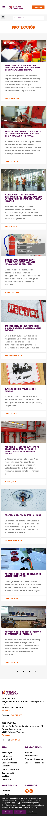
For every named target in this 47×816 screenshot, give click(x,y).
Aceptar (7, 812)
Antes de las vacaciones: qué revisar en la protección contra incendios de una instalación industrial (23, 134)
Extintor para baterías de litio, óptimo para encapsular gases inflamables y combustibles (20, 262)
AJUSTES (33, 807)
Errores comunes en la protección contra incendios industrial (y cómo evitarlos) (23, 328)
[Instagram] (31, 791)
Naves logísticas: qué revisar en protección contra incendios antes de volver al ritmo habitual (22, 68)
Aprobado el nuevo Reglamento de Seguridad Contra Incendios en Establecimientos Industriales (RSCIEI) (22, 450)
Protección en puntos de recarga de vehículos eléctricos (23, 575)
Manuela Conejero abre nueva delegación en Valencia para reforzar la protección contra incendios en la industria (23, 198)
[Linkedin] (27, 791)
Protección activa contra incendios (23, 515)
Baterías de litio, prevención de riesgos (20, 390)
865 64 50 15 (17, 740)
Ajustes (31, 812)
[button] (3, 17)
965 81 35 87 (16, 715)
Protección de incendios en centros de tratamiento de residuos (23, 633)
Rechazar (19, 812)
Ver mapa (6, 710)
